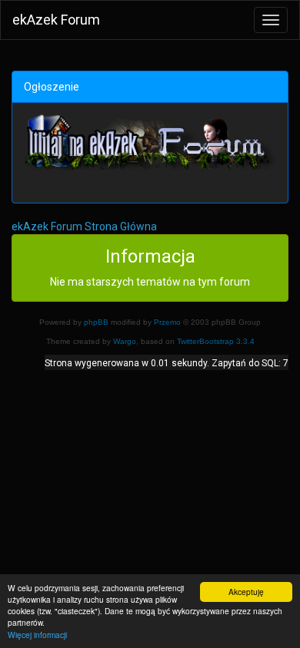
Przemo (167, 322)
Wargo (124, 341)
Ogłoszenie (51, 87)
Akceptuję (246, 591)
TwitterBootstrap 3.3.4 (216, 341)
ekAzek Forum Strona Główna (84, 226)
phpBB (96, 322)
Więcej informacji (37, 634)
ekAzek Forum (56, 20)
